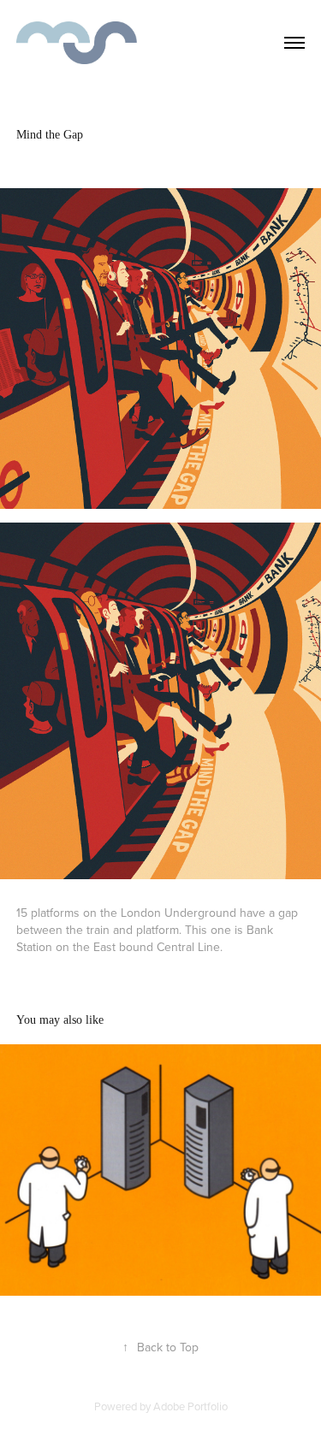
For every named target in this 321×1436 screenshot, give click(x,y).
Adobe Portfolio (190, 1406)
